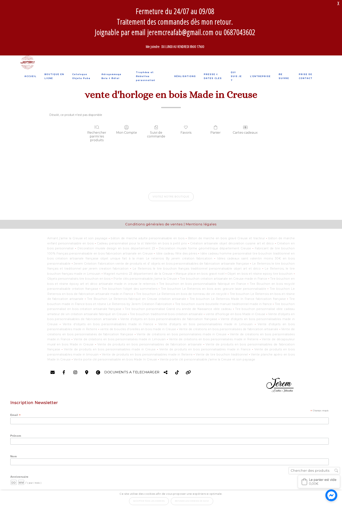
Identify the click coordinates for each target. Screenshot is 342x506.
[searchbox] (314, 470)
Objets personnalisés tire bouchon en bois (79, 278)
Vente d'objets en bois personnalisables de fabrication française (168, 319)
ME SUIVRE (284, 76)
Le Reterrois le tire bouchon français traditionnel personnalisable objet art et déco (197, 268)
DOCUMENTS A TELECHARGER (132, 372)
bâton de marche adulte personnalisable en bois (147, 238)
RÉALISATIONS (185, 76)
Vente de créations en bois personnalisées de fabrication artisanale (228, 329)
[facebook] (280, 385)
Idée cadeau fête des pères (177, 253)
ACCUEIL (31, 76)
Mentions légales (201, 224)
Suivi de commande (156, 134)
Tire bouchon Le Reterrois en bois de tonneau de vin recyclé (181, 294)
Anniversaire (19, 476)
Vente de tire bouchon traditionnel (222, 354)
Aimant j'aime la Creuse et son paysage (77, 238)
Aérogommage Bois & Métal (111, 76)
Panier (215, 132)
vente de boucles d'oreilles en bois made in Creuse (138, 329)
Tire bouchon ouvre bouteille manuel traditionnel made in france (223, 304)
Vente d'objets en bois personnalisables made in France (108, 324)
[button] (319, 481)
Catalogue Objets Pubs (81, 76)
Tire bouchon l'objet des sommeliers (130, 289)
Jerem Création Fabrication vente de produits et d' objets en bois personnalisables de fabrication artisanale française (161, 263)
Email (15, 415)
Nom (13, 456)
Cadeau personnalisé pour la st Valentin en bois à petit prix (142, 243)
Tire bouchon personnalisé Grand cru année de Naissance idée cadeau (179, 309)
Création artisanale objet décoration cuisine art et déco (232, 243)
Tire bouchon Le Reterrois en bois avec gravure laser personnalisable (213, 289)
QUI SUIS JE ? (236, 76)
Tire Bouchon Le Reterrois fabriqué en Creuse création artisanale (136, 299)
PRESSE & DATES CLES (213, 76)
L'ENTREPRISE (260, 76)
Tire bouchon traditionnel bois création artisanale (167, 314)
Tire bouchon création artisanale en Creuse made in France (223, 278)
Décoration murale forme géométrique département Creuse (205, 248)
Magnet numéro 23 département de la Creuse (138, 273)
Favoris (185, 132)
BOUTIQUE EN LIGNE (54, 76)
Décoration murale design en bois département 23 (116, 248)
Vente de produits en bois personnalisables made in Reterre (147, 354)
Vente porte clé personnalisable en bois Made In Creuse (115, 359)
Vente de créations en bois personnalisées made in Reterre (214, 339)
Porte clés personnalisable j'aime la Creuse (145, 278)
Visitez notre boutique (171, 196)
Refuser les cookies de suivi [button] (192, 501)
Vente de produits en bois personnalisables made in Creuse (110, 349)
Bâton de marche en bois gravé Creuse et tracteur (226, 238)
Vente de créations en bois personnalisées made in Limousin (120, 339)
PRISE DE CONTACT (306, 76)
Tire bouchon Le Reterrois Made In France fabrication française (238, 299)
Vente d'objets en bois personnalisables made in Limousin (205, 324)
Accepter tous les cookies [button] (149, 501)
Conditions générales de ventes (154, 224)
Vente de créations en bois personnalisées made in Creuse (181, 334)
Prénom (15, 435)
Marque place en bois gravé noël (200, 273)
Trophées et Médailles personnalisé (145, 76)
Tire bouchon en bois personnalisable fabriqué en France (202, 284)
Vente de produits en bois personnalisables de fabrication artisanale (149, 344)
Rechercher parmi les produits (96, 136)
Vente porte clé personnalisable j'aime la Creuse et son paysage (207, 359)
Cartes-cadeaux (245, 132)
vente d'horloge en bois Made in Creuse (235, 314)
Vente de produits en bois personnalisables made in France (205, 349)
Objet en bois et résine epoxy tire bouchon (260, 273)
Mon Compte (126, 132)
